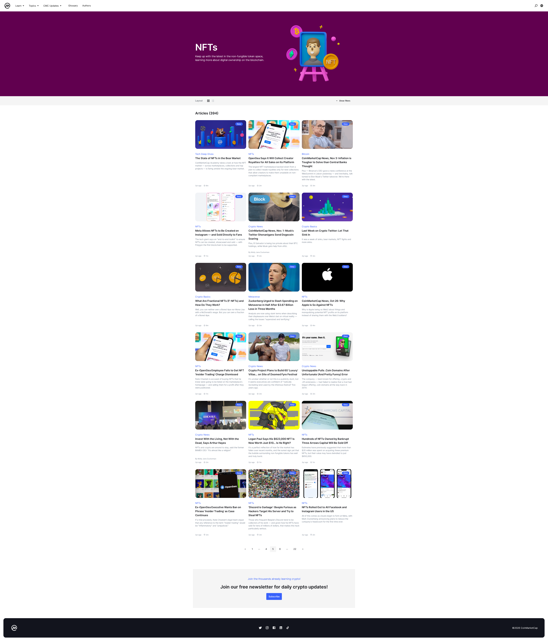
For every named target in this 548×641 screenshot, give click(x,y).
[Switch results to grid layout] (208, 100)
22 (294, 549)
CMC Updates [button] (51, 6)
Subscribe (274, 596)
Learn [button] (18, 6)
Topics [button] (32, 6)
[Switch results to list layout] (213, 100)
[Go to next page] (302, 549)
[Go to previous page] (245, 549)
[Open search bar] (536, 6)
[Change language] (542, 6)
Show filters (344, 100)
